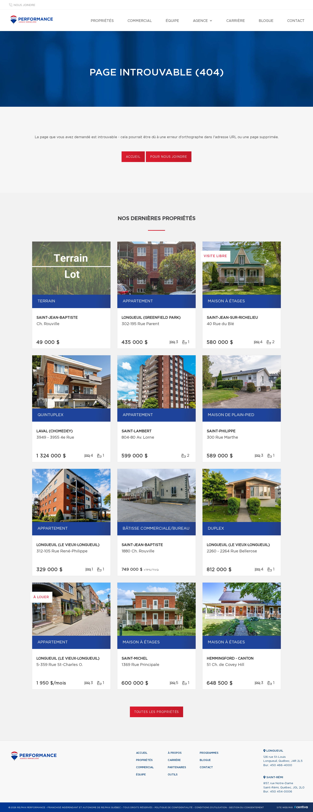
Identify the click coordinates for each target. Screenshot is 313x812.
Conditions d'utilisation (211, 807)
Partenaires (177, 767)
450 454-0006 (281, 791)
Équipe (172, 21)
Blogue (266, 21)
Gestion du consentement (246, 807)
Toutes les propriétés (156, 712)
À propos (175, 753)
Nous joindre (24, 5)
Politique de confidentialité (173, 807)
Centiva (301, 807)
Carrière (235, 21)
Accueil (133, 156)
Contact (295, 21)
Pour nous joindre (168, 156)
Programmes (209, 753)
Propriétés (102, 21)
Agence (200, 21)
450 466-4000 (281, 765)
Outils (173, 774)
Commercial (140, 21)
